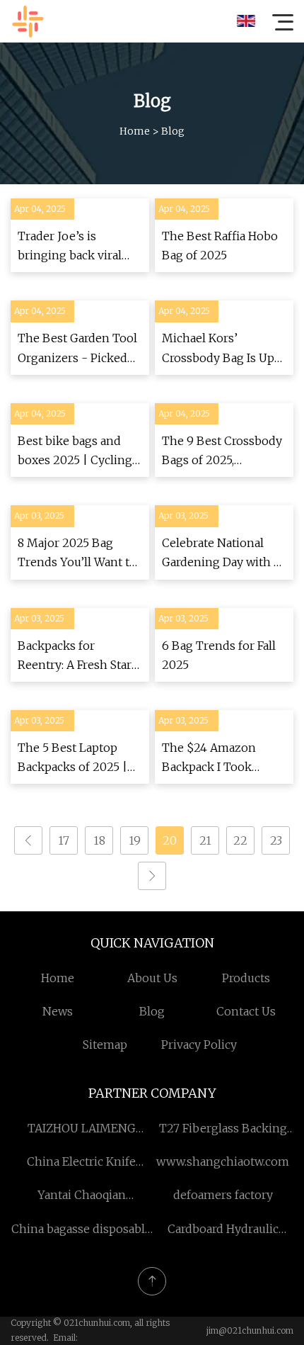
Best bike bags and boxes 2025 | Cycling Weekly (75, 452)
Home (134, 131)
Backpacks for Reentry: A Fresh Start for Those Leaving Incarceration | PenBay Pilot (80, 656)
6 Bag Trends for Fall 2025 (219, 655)
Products (246, 978)
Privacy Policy (199, 1044)
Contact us (246, 1011)
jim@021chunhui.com (249, 1330)
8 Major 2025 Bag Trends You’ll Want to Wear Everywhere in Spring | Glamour (77, 554)
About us (152, 978)
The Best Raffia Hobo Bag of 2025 (220, 245)
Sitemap (105, 1044)
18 (99, 840)
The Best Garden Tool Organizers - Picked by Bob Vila (77, 349)
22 (240, 840)
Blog (152, 1011)
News (57, 1011)
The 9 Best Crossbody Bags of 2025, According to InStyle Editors (222, 452)
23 (276, 840)
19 (135, 840)
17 (63, 840)
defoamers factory (223, 1195)
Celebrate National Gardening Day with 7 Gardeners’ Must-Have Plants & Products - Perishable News (223, 554)
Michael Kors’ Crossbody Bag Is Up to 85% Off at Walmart (221, 349)
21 (205, 840)
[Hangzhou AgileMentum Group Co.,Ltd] (28, 21)
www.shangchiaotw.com (222, 1161)
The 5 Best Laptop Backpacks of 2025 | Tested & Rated (72, 759)
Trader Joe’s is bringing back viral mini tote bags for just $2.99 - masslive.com (78, 247)
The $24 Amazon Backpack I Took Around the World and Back (222, 759)
